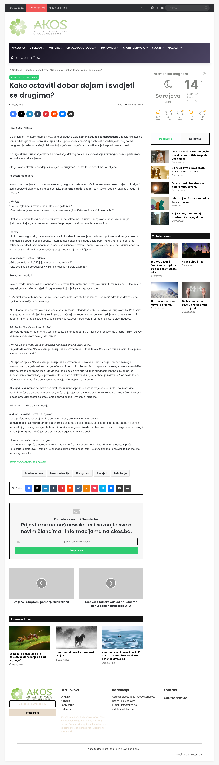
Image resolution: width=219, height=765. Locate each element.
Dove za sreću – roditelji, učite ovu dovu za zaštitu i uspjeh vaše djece (191, 155)
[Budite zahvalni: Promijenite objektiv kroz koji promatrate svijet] (164, 250)
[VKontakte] (78, 488)
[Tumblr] (37, 114)
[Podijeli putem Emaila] (70, 114)
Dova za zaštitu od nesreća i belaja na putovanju (190, 185)
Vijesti (156, 47)
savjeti (102, 473)
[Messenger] (62, 114)
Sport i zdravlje (134, 47)
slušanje (121, 473)
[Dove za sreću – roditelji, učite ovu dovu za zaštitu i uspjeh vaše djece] (160, 156)
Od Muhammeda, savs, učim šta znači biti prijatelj (194, 304)
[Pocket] (94, 488)
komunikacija (60, 473)
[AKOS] (38, 27)
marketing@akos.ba (175, 697)
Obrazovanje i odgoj (80, 47)
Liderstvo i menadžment (36, 70)
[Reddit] (54, 114)
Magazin (173, 47)
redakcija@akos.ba (123, 709)
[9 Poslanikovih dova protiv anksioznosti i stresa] (160, 172)
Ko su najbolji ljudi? (59, 7)
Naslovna (18, 47)
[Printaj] (127, 488)
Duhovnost (109, 47)
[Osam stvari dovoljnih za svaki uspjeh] (76, 637)
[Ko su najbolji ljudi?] (196, 250)
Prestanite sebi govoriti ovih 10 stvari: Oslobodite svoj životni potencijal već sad (121, 656)
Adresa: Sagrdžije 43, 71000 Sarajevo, (133, 696)
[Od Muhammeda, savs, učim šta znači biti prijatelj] (196, 290)
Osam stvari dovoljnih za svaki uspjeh (75, 654)
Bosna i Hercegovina (123, 700)
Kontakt (65, 700)
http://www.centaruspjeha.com (27, 462)
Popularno (165, 138)
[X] (21, 114)
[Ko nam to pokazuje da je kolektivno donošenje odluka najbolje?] (29, 638)
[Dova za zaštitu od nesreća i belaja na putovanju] (160, 188)
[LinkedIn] (29, 114)
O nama (65, 696)
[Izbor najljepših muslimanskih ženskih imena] (160, 203)
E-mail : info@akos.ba (124, 704)
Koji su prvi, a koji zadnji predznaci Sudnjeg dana (187, 215)
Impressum (67, 704)
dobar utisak (35, 473)
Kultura (54, 47)
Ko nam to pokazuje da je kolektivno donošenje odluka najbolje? (27, 657)
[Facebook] (13, 114)
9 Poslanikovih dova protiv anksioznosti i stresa (188, 169)
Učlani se (66, 709)
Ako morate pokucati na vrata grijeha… (164, 302)
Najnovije (195, 138)
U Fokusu (36, 47)
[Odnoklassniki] (86, 488)
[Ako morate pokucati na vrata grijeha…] (164, 290)
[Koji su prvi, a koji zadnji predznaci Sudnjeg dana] (160, 218)
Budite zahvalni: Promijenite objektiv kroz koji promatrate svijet (164, 267)
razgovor (84, 473)
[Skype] (102, 488)
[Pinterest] (46, 114)
